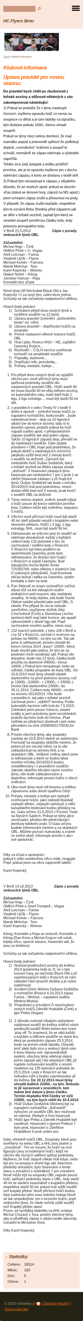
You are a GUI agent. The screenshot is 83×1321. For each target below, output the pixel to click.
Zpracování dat (16, 1309)
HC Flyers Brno (18, 20)
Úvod (6, 56)
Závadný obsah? (56, 1303)
